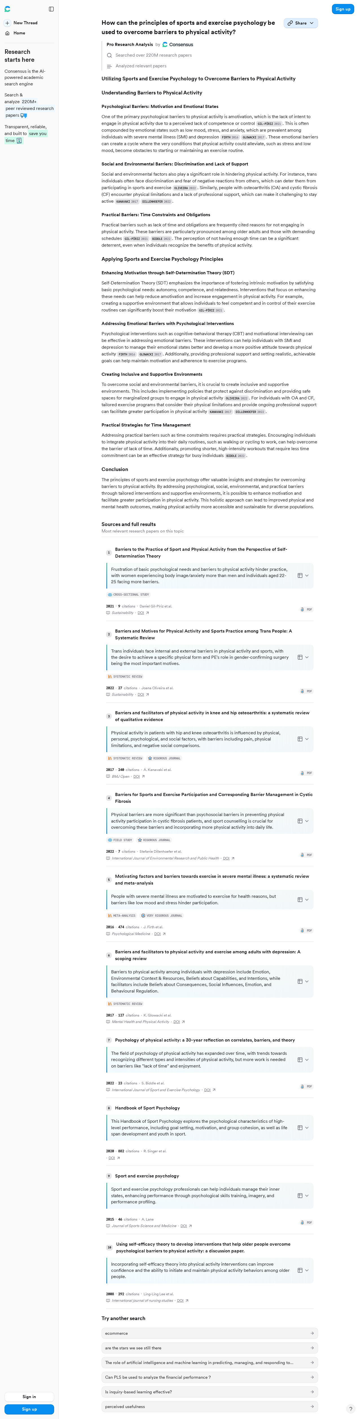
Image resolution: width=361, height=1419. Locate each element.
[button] (343, 9)
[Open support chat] (350, 1408)
